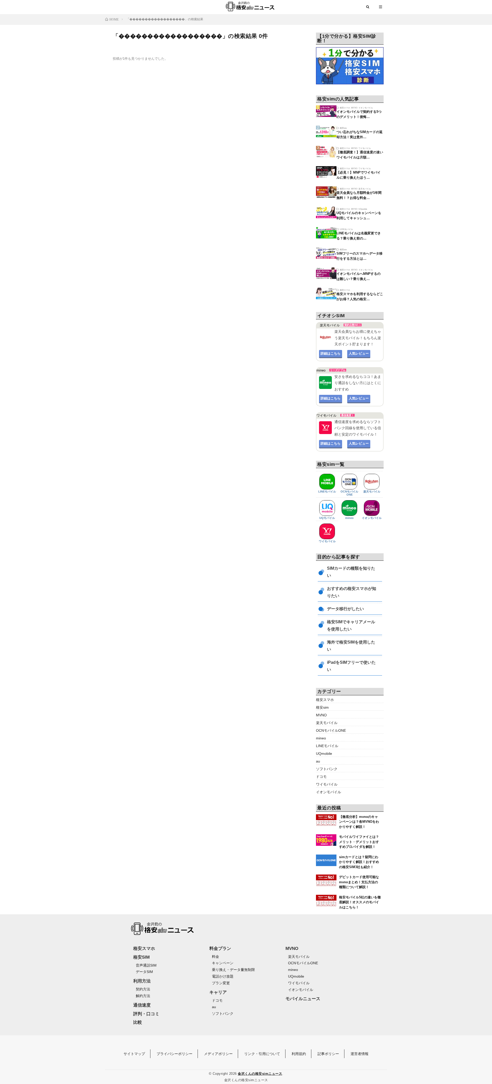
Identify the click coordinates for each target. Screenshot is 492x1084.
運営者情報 (359, 1054)
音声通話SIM (146, 965)
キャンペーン (222, 963)
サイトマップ (134, 1054)
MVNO (354, 107)
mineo (349, 517)
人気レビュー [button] (359, 353)
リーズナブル (337, 370)
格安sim (343, 128)
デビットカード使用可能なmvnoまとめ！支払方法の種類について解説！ (359, 882)
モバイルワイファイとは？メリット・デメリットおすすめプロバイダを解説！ (359, 842)
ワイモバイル (364, 148)
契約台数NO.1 (352, 325)
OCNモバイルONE (349, 493)
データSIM (144, 972)
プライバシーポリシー (174, 1054)
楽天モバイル (364, 188)
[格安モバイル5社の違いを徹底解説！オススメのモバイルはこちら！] (326, 900)
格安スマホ (345, 107)
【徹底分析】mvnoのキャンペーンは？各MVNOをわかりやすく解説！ (359, 822)
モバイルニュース (302, 998)
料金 (215, 957)
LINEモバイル (346, 229)
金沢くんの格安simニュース (260, 1074)
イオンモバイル (365, 107)
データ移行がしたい (345, 609)
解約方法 (143, 996)
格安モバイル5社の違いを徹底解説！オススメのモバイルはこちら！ (360, 902)
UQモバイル (327, 517)
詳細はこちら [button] (331, 353)
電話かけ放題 (222, 976)
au (318, 761)
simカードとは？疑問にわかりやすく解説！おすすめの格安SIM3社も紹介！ (359, 862)
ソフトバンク (326, 769)
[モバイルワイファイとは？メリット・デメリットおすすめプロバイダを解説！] (326, 840)
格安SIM (141, 957)
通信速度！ (347, 415)
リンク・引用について (262, 1054)
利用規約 (299, 1054)
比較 (137, 1022)
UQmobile (362, 209)
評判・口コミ (146, 1013)
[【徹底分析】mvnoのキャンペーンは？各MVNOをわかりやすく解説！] (326, 820)
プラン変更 (221, 983)
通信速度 (142, 1005)
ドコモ (321, 777)
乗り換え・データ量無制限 (233, 970)
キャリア (218, 992)
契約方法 (143, 989)
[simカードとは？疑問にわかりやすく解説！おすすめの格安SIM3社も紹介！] (326, 860)
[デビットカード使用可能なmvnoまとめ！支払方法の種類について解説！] (326, 880)
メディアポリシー (218, 1054)
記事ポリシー (328, 1054)
